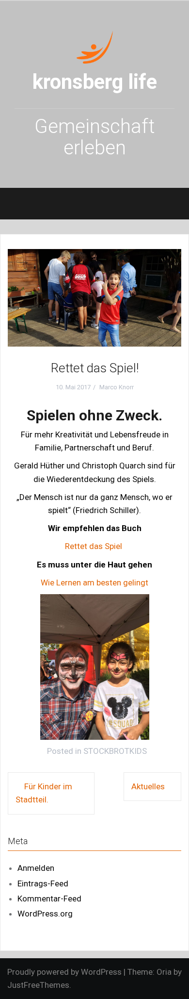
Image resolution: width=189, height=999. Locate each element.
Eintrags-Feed (42, 883)
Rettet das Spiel (94, 546)
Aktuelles (148, 786)
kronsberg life (94, 82)
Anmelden (35, 868)
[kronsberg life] (95, 46)
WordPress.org (45, 913)
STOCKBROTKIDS (115, 751)
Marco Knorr (116, 387)
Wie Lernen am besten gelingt (94, 582)
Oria (164, 972)
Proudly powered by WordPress (64, 972)
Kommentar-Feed (49, 898)
